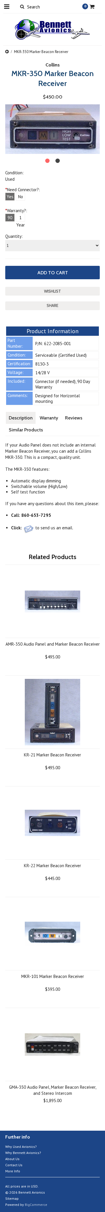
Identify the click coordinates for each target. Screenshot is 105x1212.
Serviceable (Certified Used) (61, 355)
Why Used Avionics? (21, 1146)
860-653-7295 (36, 515)
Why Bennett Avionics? (23, 1152)
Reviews (73, 418)
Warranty (49, 418)
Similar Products (26, 430)
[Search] (22, 6)
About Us (12, 1159)
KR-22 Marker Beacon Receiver (52, 865)
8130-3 (42, 364)
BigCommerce (36, 1204)
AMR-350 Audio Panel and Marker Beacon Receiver (53, 644)
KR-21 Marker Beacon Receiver (52, 755)
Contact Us (13, 1165)
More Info (12, 1171)
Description (21, 418)
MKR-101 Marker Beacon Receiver (52, 976)
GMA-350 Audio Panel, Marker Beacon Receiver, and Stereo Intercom (52, 1090)
